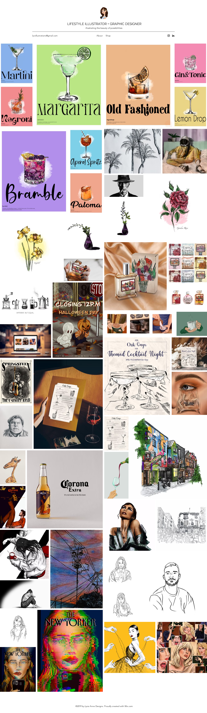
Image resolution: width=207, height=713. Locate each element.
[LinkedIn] (173, 35)
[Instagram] (168, 35)
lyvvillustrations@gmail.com (45, 35)
